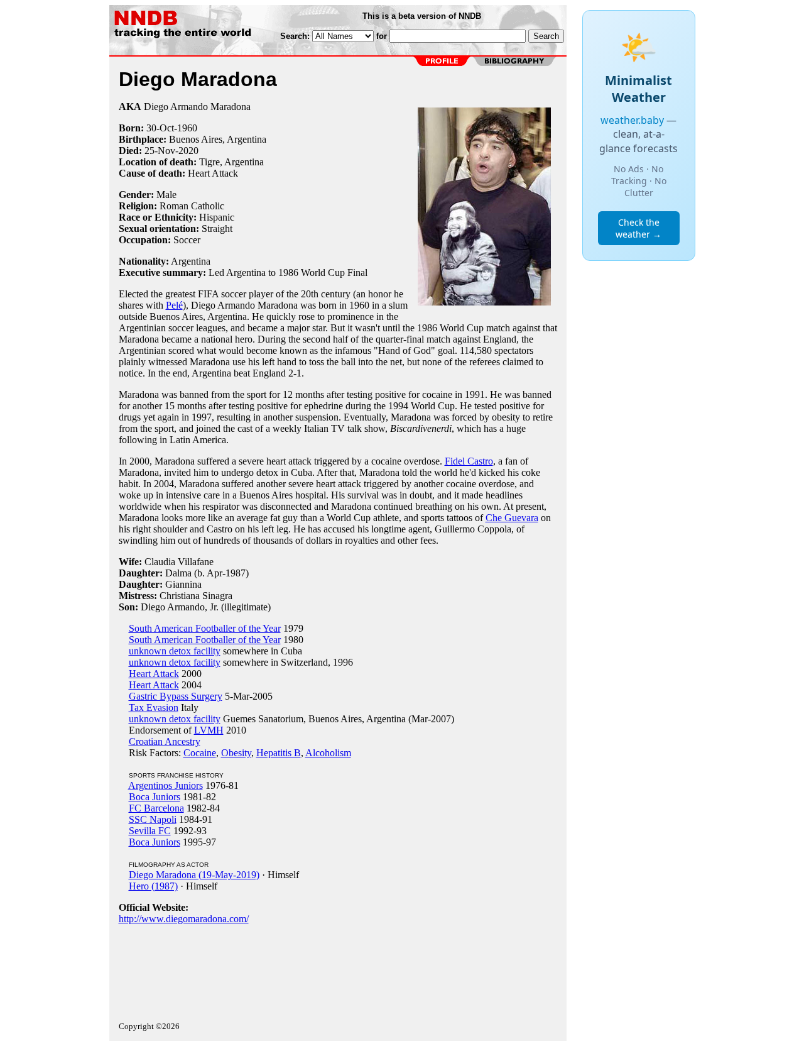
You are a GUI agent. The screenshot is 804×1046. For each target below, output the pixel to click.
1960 (187, 128)
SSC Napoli (153, 819)
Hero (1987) (153, 886)
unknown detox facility (174, 651)
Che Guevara (512, 517)
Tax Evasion (153, 707)
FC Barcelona (156, 808)
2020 (188, 150)
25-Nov (159, 150)
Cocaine (199, 752)
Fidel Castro (469, 461)
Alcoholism (328, 752)
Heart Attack (154, 673)
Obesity (236, 752)
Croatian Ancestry (164, 741)
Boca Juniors (154, 796)
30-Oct (160, 128)
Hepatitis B (278, 752)
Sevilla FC (150, 830)
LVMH (209, 730)
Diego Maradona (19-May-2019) (194, 874)
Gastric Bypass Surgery (175, 696)
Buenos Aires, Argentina (217, 139)
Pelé (174, 305)
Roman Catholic (192, 206)
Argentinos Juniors (165, 785)
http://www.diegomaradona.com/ (184, 918)
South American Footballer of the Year (205, 628)
